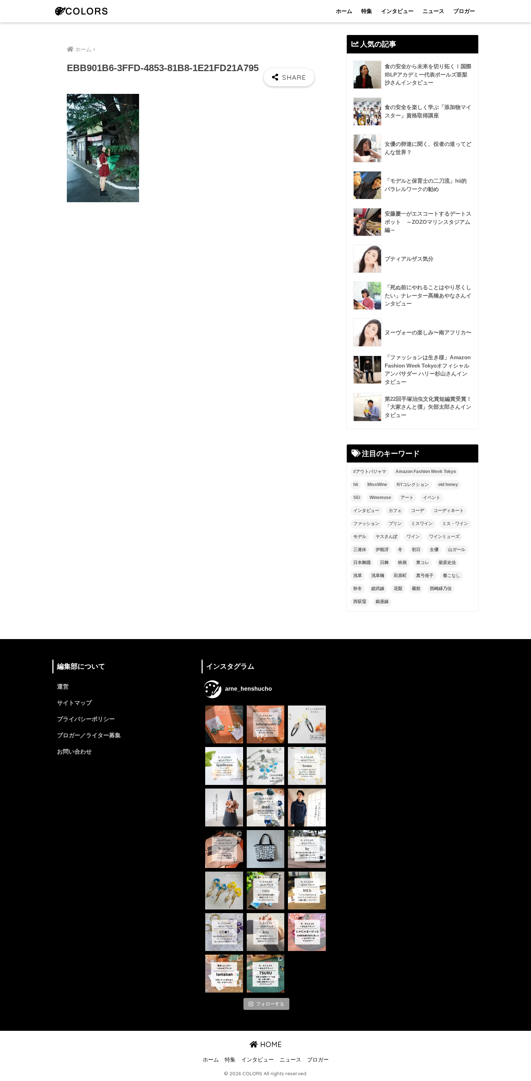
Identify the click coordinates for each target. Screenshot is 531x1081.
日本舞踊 (362, 562)
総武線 (377, 588)
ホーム (344, 11)
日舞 (384, 562)
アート (407, 497)
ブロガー (464, 11)
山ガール (456, 549)
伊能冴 (382, 549)
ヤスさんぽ (386, 536)
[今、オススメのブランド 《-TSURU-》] (266, 974)
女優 (434, 549)
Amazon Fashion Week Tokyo (426, 471)
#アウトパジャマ (369, 471)
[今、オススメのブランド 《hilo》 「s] (266, 932)
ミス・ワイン (455, 523)
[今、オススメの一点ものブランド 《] (266, 724)
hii (355, 484)
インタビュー (397, 11)
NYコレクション (413, 484)
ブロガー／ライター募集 (89, 735)
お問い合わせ (74, 751)
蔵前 (416, 588)
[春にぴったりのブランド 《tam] (224, 974)
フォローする (270, 1004)
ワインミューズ (444, 536)
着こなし (451, 575)
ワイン (413, 536)
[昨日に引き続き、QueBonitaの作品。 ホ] (307, 724)
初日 (416, 549)
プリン (395, 523)
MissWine (377, 484)
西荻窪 (359, 601)
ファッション (366, 523)
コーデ (417, 510)
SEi (356, 497)
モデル (359, 536)
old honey (448, 484)
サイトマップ (74, 703)
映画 (402, 562)
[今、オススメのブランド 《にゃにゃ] (307, 932)
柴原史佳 (447, 562)
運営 (63, 686)
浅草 (357, 575)
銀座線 (382, 601)
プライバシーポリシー (86, 719)
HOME (270, 1044)
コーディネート (448, 510)
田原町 (400, 575)
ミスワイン (422, 523)
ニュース (433, 11)
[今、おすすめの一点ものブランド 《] (224, 766)
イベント (431, 497)
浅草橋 (377, 575)
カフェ (395, 510)
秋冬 (357, 588)
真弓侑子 (424, 575)
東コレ (422, 562)
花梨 (398, 588)
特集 (366, 11)
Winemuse (380, 497)
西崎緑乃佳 (441, 588)
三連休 (359, 549)
